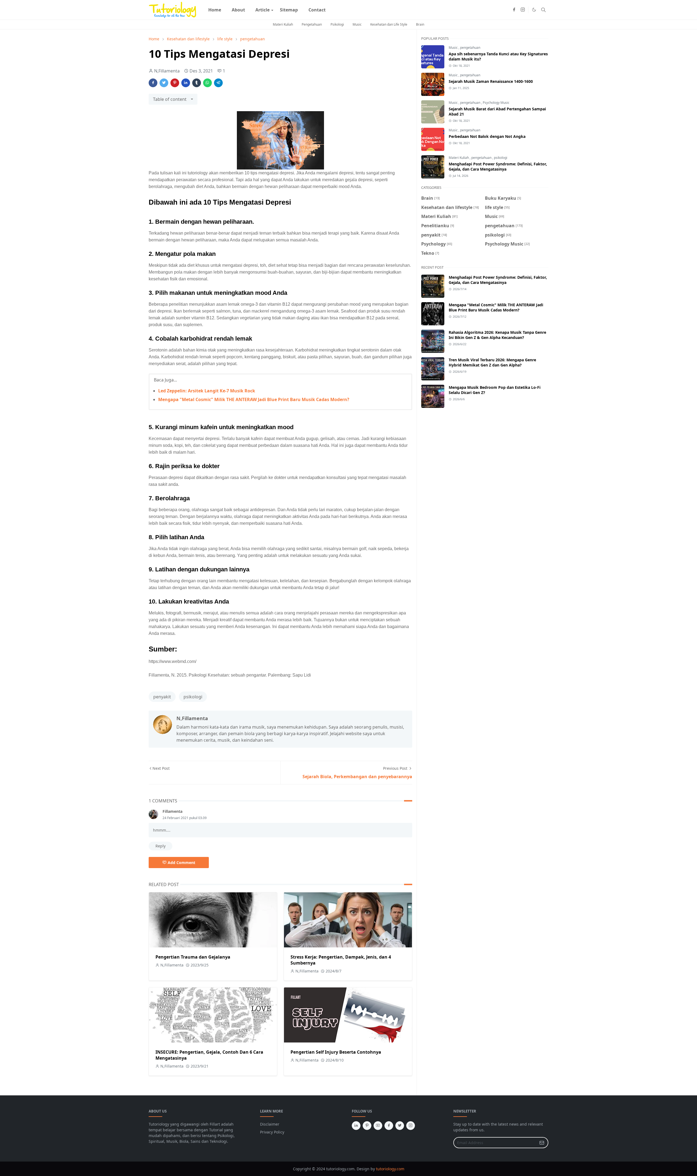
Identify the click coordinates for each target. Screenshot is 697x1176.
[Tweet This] (164, 82)
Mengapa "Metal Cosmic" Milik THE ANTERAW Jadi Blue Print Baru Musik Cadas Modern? (253, 399)
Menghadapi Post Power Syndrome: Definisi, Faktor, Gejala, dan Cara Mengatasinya (498, 166)
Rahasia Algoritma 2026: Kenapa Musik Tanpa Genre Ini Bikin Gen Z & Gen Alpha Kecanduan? (497, 335)
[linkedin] (356, 1125)
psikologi (193, 697)
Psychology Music (496, 102)
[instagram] (522, 10)
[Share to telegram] (218, 82)
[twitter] (399, 1125)
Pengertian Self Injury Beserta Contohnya (336, 1052)
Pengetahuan (312, 24)
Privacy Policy (272, 1132)
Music (357, 24)
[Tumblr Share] (196, 82)
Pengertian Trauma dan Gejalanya (192, 957)
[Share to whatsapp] (207, 82)
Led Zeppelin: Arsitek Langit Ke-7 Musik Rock (206, 391)
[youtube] (378, 1125)
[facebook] (514, 10)
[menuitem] (214, 10)
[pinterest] (367, 1125)
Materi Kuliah (283, 24)
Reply (160, 845)
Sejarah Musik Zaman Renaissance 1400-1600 (491, 81)
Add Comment (181, 862)
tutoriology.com (390, 1168)
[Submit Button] (542, 1143)
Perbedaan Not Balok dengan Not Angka (487, 136)
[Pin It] (174, 82)
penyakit (162, 697)
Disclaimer (269, 1124)
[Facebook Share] (153, 82)
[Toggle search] (543, 10)
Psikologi (337, 24)
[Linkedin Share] (185, 82)
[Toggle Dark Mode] (534, 9)
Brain (420, 24)
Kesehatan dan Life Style (388, 24)
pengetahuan (470, 47)
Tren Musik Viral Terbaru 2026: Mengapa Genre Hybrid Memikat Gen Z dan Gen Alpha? (492, 362)
